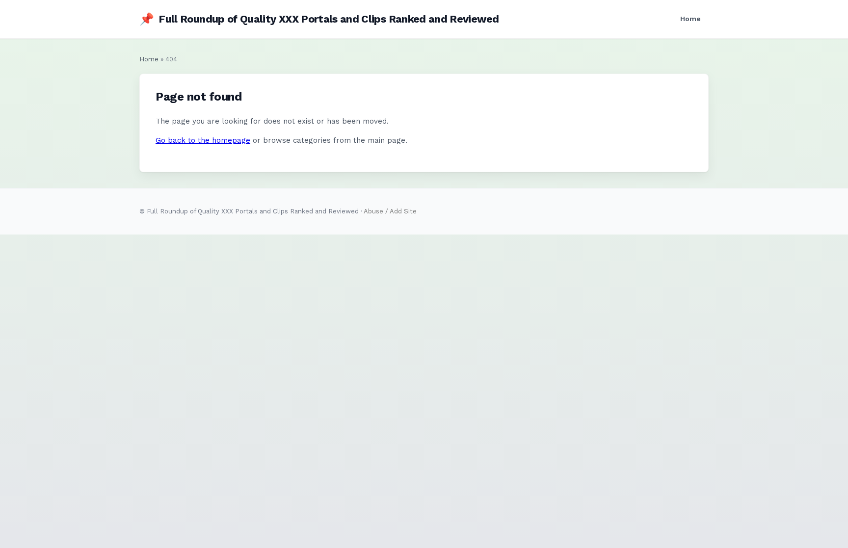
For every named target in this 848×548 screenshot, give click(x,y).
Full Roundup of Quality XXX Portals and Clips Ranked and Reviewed (319, 19)
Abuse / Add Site (390, 211)
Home (690, 19)
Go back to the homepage (203, 140)
